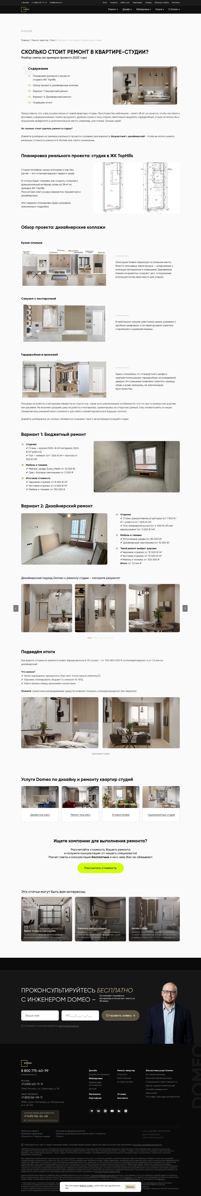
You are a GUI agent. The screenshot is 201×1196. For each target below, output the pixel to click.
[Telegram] (91, 1111)
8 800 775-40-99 (34, 1071)
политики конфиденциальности (128, 1179)
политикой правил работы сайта (107, 1172)
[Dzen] (126, 1111)
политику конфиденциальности (147, 1145)
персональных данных (68, 1026)
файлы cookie (86, 1186)
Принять (130, 1187)
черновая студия (101, 753)
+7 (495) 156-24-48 (36, 1116)
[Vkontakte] (98, 1111)
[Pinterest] (105, 1111)
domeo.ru (129, 1177)
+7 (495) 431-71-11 (39, 2)
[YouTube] (112, 1111)
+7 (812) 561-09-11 (31, 1097)
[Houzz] (119, 1111)
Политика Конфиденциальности (103, 1175)
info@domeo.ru (56, 2)
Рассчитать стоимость (100, 868)
